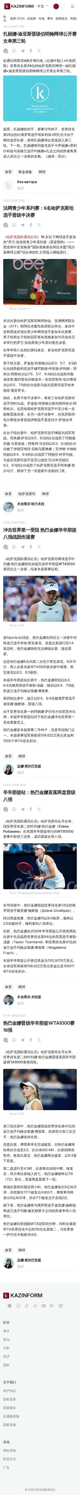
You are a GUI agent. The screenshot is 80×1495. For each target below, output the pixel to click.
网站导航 (9, 1450)
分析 (6, 1348)
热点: (5, 18)
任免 (42, 18)
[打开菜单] (72, 6)
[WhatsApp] (14, 51)
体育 (8, 172)
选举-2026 (17, 18)
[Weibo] (35, 1306)
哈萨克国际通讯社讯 (22, 237)
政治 (6, 1339)
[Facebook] (30, 51)
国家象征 (9, 1408)
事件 (50, 18)
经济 (6, 1356)
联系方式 (9, 1459)
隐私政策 (9, 1399)
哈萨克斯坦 (26, 494)
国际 (6, 1365)
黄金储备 (25, 172)
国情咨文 (62, 18)
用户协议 (9, 1391)
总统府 (31, 18)
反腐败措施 (11, 1416)
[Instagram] (5, 51)
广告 (6, 1467)
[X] (39, 51)
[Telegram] (22, 51)
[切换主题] (59, 6)
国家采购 (9, 1425)
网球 (42, 172)
